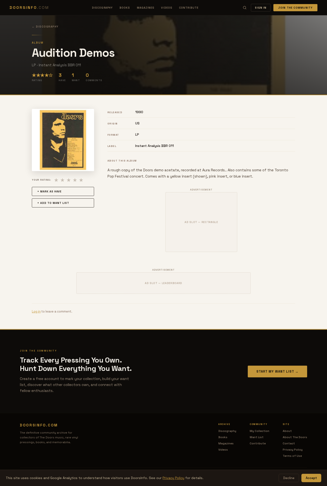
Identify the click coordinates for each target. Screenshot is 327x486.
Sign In (260, 7)
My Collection (259, 431)
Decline (288, 478)
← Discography (45, 26)
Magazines (146, 7)
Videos (166, 7)
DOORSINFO (29, 7)
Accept (311, 478)
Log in (36, 311)
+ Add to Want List (53, 203)
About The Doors (295, 437)
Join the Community (295, 7)
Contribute (188, 7)
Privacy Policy (293, 450)
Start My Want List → (277, 371)
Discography (102, 7)
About (287, 431)
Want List (257, 437)
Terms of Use (292, 456)
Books (124, 7)
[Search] (244, 7)
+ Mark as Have (49, 191)
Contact (289, 443)
